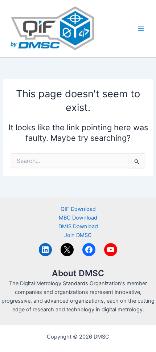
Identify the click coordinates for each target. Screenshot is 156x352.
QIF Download (78, 209)
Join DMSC (78, 235)
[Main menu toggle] (141, 28)
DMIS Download (78, 226)
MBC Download (78, 217)
